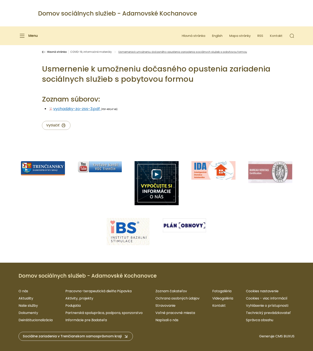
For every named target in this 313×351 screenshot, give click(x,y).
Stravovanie (165, 305)
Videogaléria (222, 298)
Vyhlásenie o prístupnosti (267, 305)
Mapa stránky (240, 35)
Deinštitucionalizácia (36, 320)
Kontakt (276, 35)
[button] (292, 35)
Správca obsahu (259, 320)
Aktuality (26, 298)
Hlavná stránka (193, 35)
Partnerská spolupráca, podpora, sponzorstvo (104, 312)
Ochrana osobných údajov (177, 298)
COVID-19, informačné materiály (91, 52)
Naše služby (28, 305)
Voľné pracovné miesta (175, 312)
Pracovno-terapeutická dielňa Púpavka (98, 291)
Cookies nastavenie (262, 291)
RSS (260, 35)
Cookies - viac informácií (266, 298)
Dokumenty (28, 312)
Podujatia (73, 305)
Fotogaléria (221, 291)
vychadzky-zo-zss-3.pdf (77, 108)
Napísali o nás (166, 320)
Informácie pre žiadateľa (86, 320)
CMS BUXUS (284, 336)
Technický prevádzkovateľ (268, 312)
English (217, 35)
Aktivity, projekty (79, 298)
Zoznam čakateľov (171, 291)
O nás (23, 291)
